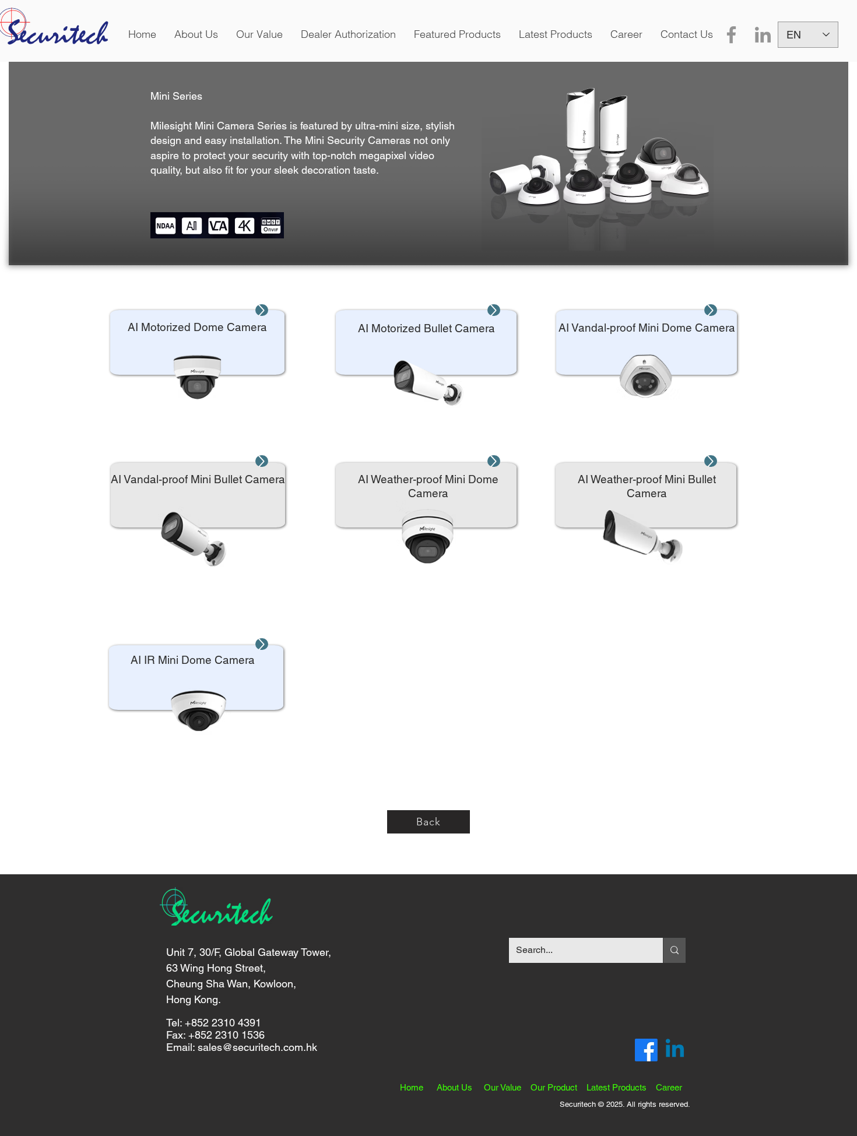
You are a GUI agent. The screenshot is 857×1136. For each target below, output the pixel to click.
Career (669, 1087)
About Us (460, 1087)
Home (418, 1087)
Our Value (507, 1087)
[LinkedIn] (762, 34)
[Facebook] (731, 34)
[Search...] (674, 950)
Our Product (558, 1087)
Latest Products (621, 1087)
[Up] (261, 310)
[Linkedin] (674, 1050)
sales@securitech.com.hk (257, 1047)
